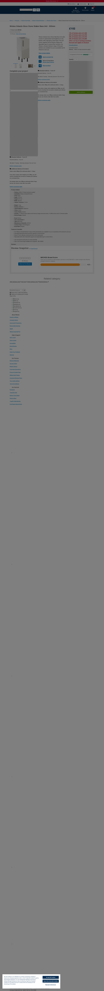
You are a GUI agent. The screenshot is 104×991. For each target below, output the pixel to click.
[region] (31, 981)
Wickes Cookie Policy (21, 984)
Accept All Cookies (50, 977)
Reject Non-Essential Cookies (50, 981)
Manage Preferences (50, 984)
